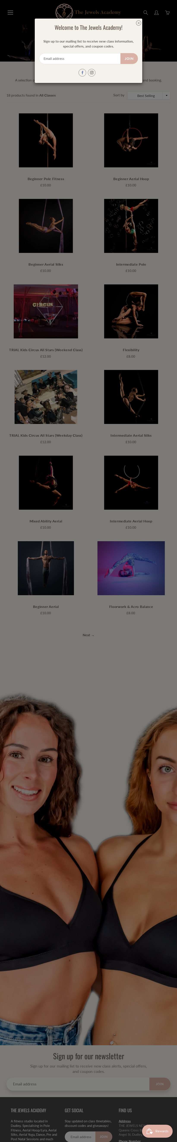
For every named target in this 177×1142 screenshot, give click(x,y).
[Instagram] (91, 72)
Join (129, 58)
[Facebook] (82, 72)
